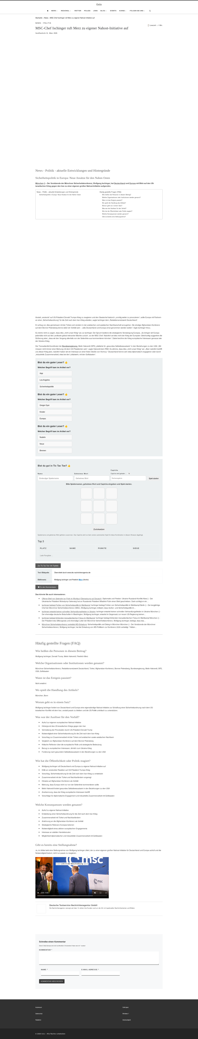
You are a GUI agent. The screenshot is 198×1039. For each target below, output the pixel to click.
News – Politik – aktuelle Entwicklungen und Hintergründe (57, 192)
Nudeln (43, 437)
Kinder (42, 412)
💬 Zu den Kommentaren (47, 587)
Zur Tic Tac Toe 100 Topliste (48, 565)
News (46, 18)
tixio (43, 1034)
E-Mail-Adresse (90, 969)
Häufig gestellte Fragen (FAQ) (110, 192)
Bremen (43, 451)
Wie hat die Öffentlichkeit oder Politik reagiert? (117, 211)
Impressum (38, 1007)
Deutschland (119, 183)
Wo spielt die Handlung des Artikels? (114, 203)
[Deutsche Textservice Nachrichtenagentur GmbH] (41, 908)
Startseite (38, 18)
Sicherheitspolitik (47, 387)
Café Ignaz (125, 1007)
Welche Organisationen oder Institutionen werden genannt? (121, 197)
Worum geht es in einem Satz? (112, 206)
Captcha (114, 470)
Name (40, 474)
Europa (132, 183)
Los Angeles (45, 380)
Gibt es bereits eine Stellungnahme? (114, 217)
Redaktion (38, 1020)
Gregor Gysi (44, 405)
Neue (42, 444)
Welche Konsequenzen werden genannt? (115, 214)
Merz (80, 579)
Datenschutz (39, 1013)
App (41, 373)
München (39, 183)
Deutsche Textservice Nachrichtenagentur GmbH (73, 905)
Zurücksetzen (99, 529)
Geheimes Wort (81, 474)
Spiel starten (154, 478)
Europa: (43, 419)
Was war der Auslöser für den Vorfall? (114, 208)
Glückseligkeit (126, 1020)
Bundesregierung (69, 346)
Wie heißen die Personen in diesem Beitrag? (116, 195)
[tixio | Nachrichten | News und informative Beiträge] (99, 4)
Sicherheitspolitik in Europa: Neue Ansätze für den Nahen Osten (60, 195)
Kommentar (45, 950)
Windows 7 (125, 1013)
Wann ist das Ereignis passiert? (112, 200)
